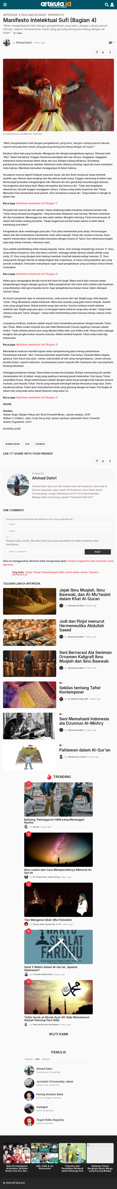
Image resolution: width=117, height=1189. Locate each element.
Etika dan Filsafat (32, 14)
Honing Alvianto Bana (49, 1094)
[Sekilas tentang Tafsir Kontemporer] (29, 694)
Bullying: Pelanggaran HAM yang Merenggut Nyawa (54, 821)
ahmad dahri (12, 444)
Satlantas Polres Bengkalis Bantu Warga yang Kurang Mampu (100, 1168)
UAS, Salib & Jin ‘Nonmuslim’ (44, 1167)
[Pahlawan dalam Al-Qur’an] (29, 757)
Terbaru (28, 1059)
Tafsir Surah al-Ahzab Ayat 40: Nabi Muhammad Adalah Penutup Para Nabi (56, 1019)
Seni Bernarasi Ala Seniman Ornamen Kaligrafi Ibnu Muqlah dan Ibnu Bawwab (85, 657)
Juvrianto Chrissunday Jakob (54, 1081)
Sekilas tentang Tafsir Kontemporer (80, 690)
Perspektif (56, 14)
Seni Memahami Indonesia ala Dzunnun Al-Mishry (84, 721)
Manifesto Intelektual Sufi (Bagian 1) (36, 203)
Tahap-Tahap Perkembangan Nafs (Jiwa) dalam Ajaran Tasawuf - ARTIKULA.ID (56, 573)
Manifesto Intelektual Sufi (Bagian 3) (37, 344)
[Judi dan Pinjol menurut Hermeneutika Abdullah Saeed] (29, 632)
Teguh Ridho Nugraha (50, 1119)
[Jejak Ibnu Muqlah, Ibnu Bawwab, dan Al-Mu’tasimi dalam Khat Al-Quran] (29, 601)
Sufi (27, 444)
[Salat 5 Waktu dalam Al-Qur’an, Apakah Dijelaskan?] (58, 947)
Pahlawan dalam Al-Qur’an (84, 750)
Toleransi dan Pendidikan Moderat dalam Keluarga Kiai (72, 1168)
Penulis (58, 1052)
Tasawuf (40, 444)
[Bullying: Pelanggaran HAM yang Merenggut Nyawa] (58, 799)
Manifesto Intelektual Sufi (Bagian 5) (37, 397)
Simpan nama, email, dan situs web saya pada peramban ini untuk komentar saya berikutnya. (52, 542)
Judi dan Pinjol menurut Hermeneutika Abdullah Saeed (81, 625)
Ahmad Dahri (44, 1068)
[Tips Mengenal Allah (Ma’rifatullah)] (58, 900)
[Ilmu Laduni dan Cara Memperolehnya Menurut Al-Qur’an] (58, 850)
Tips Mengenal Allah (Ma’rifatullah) (48, 919)
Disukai (46, 1059)
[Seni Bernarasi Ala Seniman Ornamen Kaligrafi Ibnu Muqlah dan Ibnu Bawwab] (29, 663)
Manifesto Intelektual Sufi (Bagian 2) (37, 273)
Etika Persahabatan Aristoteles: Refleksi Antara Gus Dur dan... (16, 1168)
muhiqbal (42, 1107)
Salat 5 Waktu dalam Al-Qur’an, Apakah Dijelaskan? (50, 968)
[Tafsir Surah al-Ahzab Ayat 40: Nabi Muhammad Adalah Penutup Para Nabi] (58, 997)
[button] (5, 5)
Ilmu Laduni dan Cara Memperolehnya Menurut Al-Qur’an (58, 871)
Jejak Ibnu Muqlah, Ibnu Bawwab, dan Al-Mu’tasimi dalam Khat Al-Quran (84, 594)
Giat (37, 1059)
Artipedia (10, 14)
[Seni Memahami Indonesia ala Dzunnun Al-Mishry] (29, 726)
